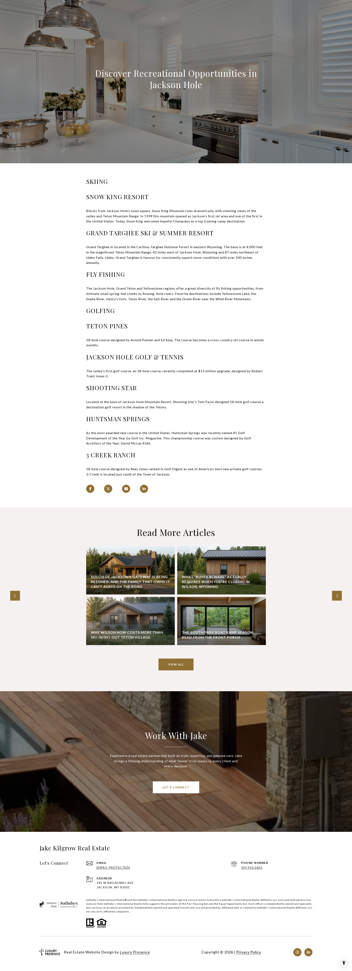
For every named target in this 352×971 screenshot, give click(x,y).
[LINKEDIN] (308, 952)
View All (176, 664)
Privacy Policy (248, 952)
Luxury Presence (135, 952)
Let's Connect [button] (176, 787)
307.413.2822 (251, 867)
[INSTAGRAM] (297, 952)
